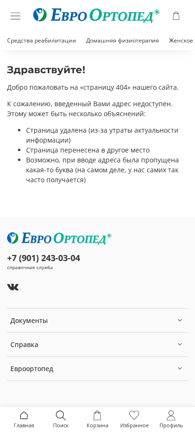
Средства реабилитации (41, 40)
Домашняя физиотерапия (122, 40)
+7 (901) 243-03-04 (43, 257)
